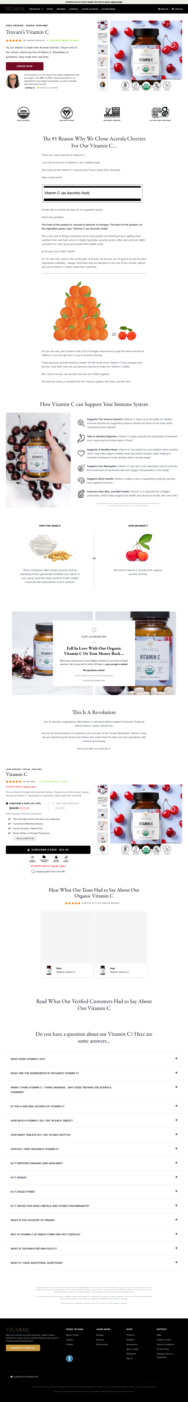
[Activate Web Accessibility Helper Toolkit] (79, 1358)
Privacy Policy (163, 1349)
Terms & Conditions (165, 1344)
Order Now (25, 66)
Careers (69, 1339)
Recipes (100, 1335)
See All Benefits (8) (25, 838)
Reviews (61, 9)
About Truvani (72, 1335)
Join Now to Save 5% (23, 1347)
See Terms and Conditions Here (94, 680)
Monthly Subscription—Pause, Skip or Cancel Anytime (23, 813)
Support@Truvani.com (25, 1376)
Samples (130, 1339)
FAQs (159, 1335)
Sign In (129, 1358)
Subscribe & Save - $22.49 (50, 849)
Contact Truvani (164, 1339)
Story (50, 9)
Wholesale (131, 1353)
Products (130, 1335)
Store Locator (132, 1349)
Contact (73, 9)
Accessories (108, 9)
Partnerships (102, 1344)
